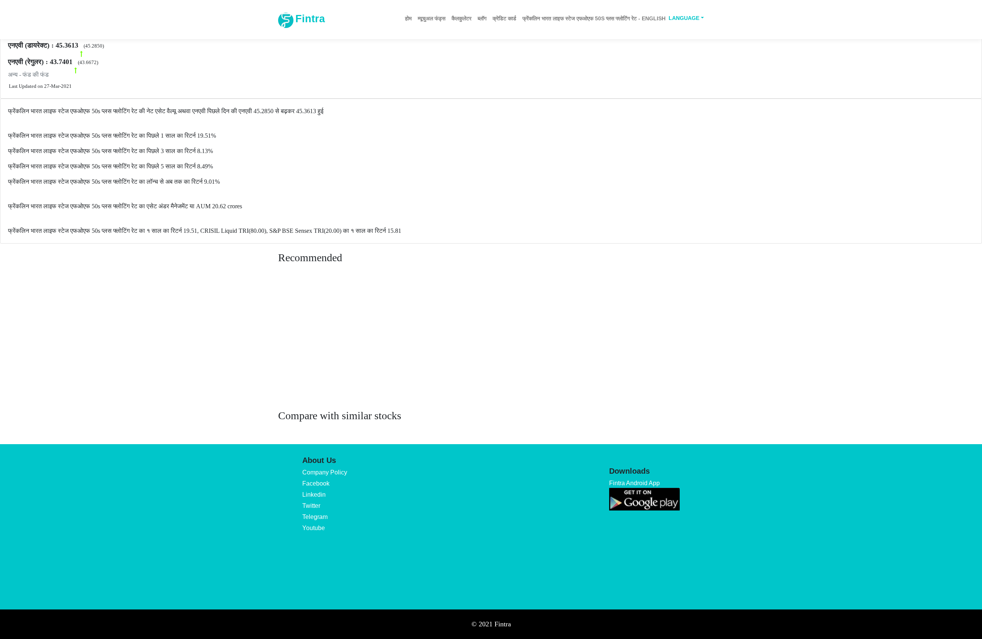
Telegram (315, 517)
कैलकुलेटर (461, 18)
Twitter (311, 505)
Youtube (313, 528)
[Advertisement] (491, 344)
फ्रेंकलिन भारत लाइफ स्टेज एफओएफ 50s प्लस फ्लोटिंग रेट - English (594, 18)
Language (684, 18)
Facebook (316, 483)
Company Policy (324, 472)
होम (408, 18)
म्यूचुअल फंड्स (431, 18)
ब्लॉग (482, 18)
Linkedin (314, 494)
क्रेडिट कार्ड (504, 18)
